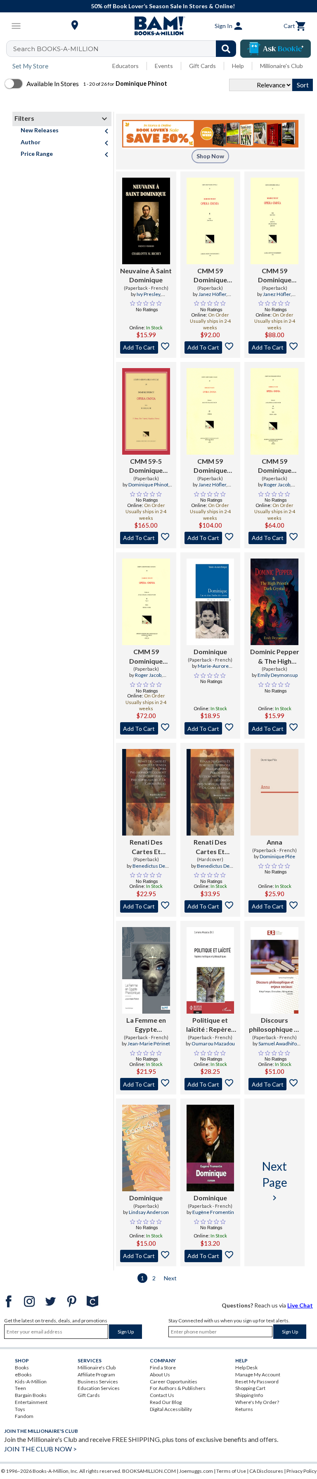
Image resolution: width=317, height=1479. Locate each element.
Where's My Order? (257, 1402)
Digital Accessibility (171, 1409)
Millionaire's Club (281, 65)
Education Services (99, 1388)
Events (164, 65)
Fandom (24, 1416)
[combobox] (126, 48)
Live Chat (300, 1305)
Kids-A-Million (31, 1381)
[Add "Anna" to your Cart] (274, 906)
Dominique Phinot (148, 484)
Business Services (98, 1381)
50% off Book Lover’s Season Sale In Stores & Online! (163, 5)
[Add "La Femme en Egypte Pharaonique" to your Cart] (146, 1084)
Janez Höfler (212, 294)
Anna (274, 842)
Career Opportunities (173, 1381)
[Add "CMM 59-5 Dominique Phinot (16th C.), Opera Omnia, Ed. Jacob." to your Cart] (146, 538)
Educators (125, 65)
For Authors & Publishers (178, 1388)
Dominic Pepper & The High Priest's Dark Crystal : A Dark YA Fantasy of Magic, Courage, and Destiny (274, 657)
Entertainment (31, 1402)
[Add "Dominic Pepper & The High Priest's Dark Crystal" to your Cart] (274, 728)
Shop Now (210, 156)
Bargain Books (31, 1395)
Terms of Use (231, 1471)
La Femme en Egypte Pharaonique (146, 1025)
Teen (20, 1388)
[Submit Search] (226, 48)
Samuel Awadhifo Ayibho (277, 1047)
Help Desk (246, 1367)
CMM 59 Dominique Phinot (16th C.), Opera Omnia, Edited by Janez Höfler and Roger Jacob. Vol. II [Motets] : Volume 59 (210, 276)
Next (170, 1278)
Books (22, 1367)
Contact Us (162, 1395)
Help (238, 65)
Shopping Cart (250, 1388)
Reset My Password (257, 1381)
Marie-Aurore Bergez (213, 669)
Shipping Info (249, 1395)
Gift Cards (202, 65)
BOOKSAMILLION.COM (149, 1471)
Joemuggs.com (196, 1471)
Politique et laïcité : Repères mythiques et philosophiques (210, 1025)
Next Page (274, 1181)
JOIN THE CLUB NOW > (40, 1449)
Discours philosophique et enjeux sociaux (274, 1025)
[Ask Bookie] (275, 49)
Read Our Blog (166, 1402)
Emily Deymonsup (278, 675)
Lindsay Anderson (149, 1212)
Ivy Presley (148, 294)
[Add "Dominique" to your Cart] (211, 728)
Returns (244, 1409)
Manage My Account (257, 1374)
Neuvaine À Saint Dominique (146, 275)
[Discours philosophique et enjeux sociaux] (274, 970)
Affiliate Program (96, 1374)
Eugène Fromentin (213, 1212)
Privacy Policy (301, 1471)
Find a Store (163, 1367)
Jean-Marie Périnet (149, 1043)
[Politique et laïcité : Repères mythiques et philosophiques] (211, 970)
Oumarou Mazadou (213, 1043)
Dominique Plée (277, 856)
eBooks (23, 1374)
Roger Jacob (277, 484)
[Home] (158, 25)
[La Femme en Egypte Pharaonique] (146, 970)
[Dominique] (211, 601)
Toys (20, 1409)
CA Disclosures (266, 1471)
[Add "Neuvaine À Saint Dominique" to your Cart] (146, 347)
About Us (160, 1374)
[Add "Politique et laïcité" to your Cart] (211, 1084)
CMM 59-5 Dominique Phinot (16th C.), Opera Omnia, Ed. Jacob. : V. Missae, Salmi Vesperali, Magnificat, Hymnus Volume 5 (146, 466)
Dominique (210, 651)
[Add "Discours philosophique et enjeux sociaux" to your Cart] (274, 1084)
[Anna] (274, 792)
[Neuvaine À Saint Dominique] (146, 221)
